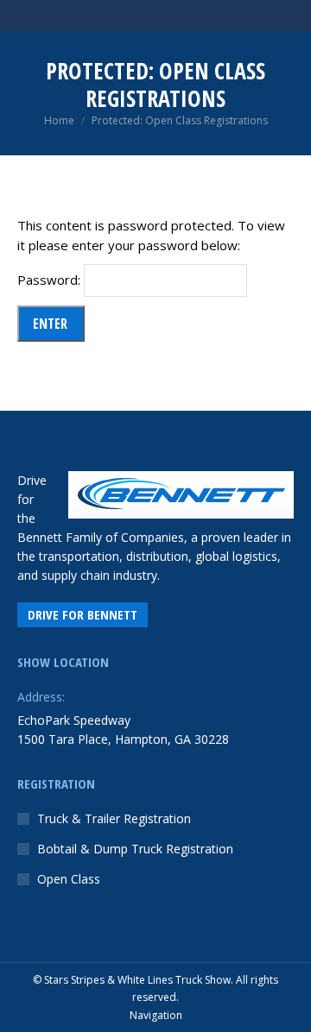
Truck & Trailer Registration (114, 818)
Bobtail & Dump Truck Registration (135, 848)
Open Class (68, 879)
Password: (50, 279)
